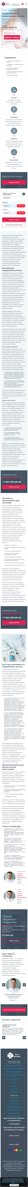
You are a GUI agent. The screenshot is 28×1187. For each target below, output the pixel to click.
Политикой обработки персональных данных (13, 1180)
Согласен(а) (14, 1185)
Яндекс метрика (14, 1079)
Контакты (14, 1085)
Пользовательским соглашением (16, 1181)
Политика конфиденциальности (14, 1065)
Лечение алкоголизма (14, 1110)
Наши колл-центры (14, 1092)
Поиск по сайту (14, 1144)
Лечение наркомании (14, 1113)
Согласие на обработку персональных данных (14, 1075)
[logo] (14, 1055)
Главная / (5, 10)
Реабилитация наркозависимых (14, 1106)
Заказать (21, 206)
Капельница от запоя (14, 1103)
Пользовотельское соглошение (14, 1071)
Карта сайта (14, 1089)
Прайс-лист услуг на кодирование (9, 194)
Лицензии (14, 1082)
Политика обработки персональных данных (14, 1068)
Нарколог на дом (14, 1097)
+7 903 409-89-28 (15, 5)
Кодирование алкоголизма (14, 1116)
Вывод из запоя (14, 1100)
